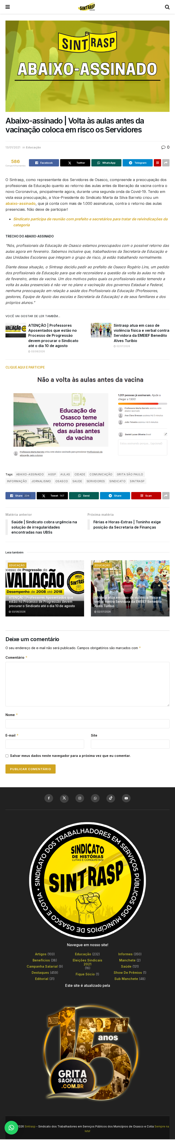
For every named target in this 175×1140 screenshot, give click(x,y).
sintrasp (137, 481)
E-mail (12, 735)
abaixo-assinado (20, 203)
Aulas (65, 474)
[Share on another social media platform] (166, 162)
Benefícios (41, 960)
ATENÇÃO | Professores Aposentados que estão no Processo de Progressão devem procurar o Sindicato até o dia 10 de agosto (53, 335)
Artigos (40, 954)
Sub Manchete (126, 979)
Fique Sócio (85, 974)
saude (77, 481)
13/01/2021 (12, 147)
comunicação (101, 474)
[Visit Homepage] (87, 6)
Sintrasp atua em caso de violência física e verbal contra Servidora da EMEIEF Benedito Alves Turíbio (127, 601)
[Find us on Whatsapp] (95, 798)
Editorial (41, 979)
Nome (11, 715)
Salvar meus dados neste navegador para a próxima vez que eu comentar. (70, 756)
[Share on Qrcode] (157, 162)
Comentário (16, 657)
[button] (11, 1128)
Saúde (126, 966)
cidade (80, 474)
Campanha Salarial (42, 966)
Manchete (127, 960)
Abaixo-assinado (30, 474)
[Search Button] (167, 7)
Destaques (40, 972)
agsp (52, 474)
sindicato (117, 481)
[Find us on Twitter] (64, 799)
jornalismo (41, 481)
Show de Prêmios (128, 972)
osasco (61, 481)
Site (94, 735)
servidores (96, 481)
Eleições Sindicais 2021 (87, 962)
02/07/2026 (123, 346)
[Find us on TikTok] (110, 798)
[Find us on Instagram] (79, 798)
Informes (125, 954)
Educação (33, 147)
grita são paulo (130, 474)
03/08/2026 (37, 351)
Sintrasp (30, 1126)
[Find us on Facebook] (48, 798)
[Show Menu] (7, 7)
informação (17, 481)
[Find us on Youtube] (126, 798)
